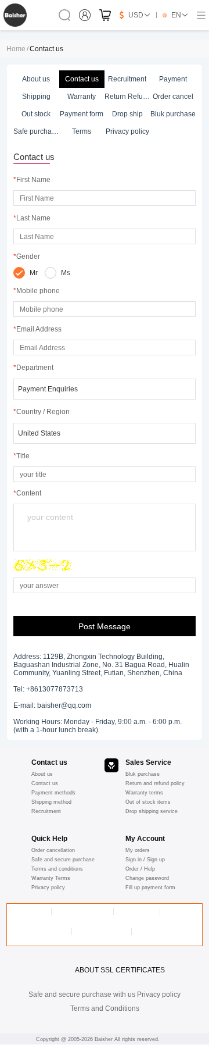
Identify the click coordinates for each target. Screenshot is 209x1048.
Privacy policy (48, 887)
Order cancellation (53, 850)
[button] (104, 389)
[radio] (25, 273)
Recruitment (46, 811)
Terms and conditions (57, 869)
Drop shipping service (151, 811)
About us (42, 774)
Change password (147, 878)
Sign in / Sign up (145, 859)
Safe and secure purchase (63, 859)
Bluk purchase (142, 774)
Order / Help (140, 869)
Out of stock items (148, 802)
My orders (137, 850)
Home (16, 49)
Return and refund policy (155, 783)
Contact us (44, 783)
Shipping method (51, 802)
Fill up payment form (150, 887)
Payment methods (53, 793)
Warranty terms (144, 793)
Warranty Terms (50, 878)
